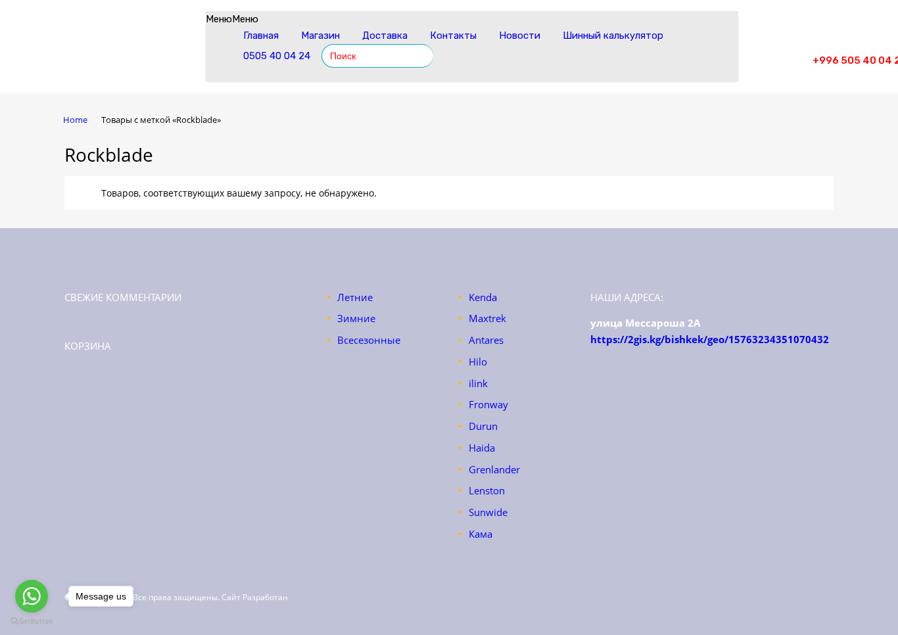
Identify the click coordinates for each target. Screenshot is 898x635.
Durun (483, 426)
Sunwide (488, 512)
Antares (486, 339)
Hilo (478, 361)
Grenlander (494, 469)
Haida (482, 447)
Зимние (356, 318)
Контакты (453, 35)
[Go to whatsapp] (31, 596)
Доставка (385, 35)
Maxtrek (487, 318)
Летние (355, 297)
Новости (519, 35)
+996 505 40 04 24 (780, 45)
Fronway (488, 404)
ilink (478, 383)
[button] (232, 19)
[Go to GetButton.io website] (32, 621)
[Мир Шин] (130, 55)
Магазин (320, 35)
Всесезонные (368, 339)
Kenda (483, 297)
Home (75, 120)
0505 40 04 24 (276, 56)
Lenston (487, 490)
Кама (480, 533)
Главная (261, 35)
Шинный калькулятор (613, 35)
